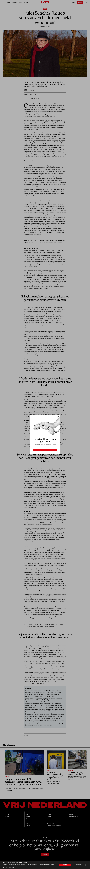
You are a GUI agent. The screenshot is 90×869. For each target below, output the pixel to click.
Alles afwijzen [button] (78, 864)
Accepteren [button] (65, 864)
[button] (30, 867)
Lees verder (21, 865)
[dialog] (45, 865)
